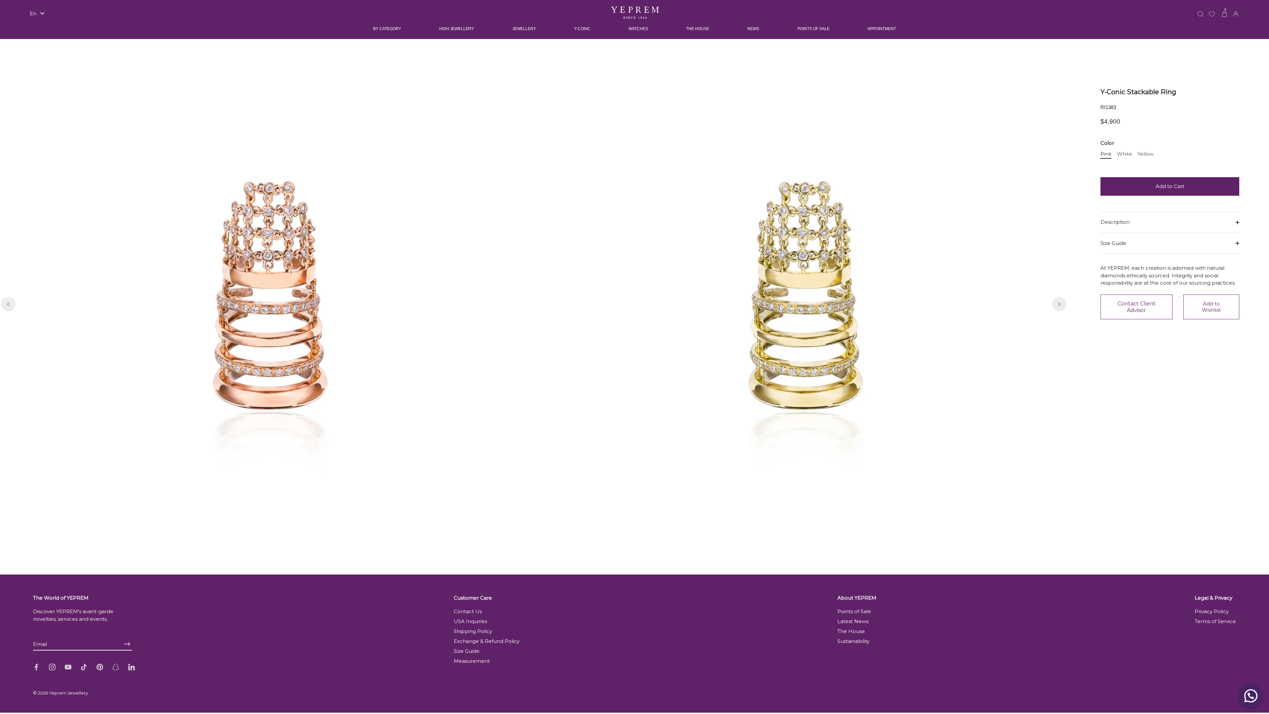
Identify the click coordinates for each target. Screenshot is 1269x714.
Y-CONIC (582, 28)
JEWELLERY (524, 28)
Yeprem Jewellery (68, 693)
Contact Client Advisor (1137, 306)
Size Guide (1113, 243)
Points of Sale (854, 611)
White (1124, 154)
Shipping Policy (473, 631)
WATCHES (638, 28)
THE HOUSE (697, 28)
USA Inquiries (470, 621)
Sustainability (853, 641)
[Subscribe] (127, 643)
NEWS (753, 28)
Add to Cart (1170, 186)
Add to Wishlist (1211, 306)
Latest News (852, 621)
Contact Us (468, 611)
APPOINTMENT (881, 28)
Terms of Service (1215, 621)
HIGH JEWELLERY (456, 28)
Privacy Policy (1212, 611)
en (33, 13)
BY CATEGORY (387, 28)
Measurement (472, 661)
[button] (8, 304)
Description (1115, 222)
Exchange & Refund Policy (486, 641)
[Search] (1200, 10)
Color (1107, 143)
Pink (1105, 154)
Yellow (1145, 154)
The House (851, 631)
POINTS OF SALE (813, 28)
